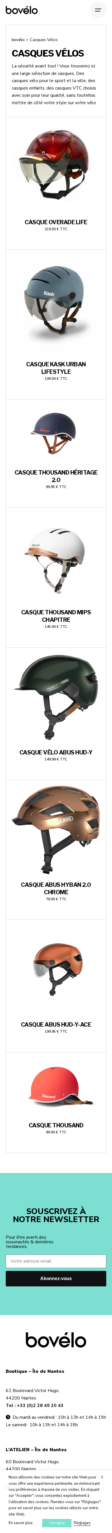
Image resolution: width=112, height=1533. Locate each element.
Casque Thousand (56, 1125)
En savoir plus (21, 1523)
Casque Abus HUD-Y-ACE (56, 1024)
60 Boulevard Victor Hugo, (32, 1462)
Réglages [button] (82, 1523)
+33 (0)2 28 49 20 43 (40, 1405)
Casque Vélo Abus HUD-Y (56, 752)
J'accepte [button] (56, 1523)
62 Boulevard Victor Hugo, (32, 1390)
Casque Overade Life (56, 222)
